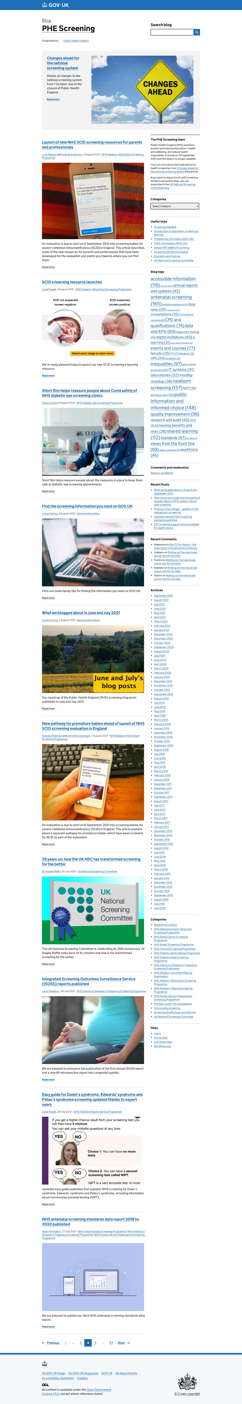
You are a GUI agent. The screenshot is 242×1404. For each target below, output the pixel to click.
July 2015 (159, 903)
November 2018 (163, 736)
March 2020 (161, 668)
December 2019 (163, 681)
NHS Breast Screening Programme (173, 944)
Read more (53, 99)
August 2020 (161, 651)
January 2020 (162, 677)
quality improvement (175, 414)
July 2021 (159, 604)
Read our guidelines (162, 473)
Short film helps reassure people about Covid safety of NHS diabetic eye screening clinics (89, 393)
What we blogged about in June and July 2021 (81, 612)
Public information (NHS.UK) (170, 243)
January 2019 (161, 728)
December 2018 (163, 732)
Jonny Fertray (49, 513)
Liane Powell (49, 289)
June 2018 (160, 758)
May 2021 (159, 612)
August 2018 (161, 749)
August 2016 (161, 848)
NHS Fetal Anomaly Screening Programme (97, 1111)
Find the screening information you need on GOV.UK (87, 506)
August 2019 (161, 698)
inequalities (166, 363)
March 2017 (160, 818)
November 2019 (163, 685)
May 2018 (159, 762)
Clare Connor (49, 402)
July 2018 (159, 754)
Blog (46, 20)
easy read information (182, 343)
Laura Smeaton (50, 991)
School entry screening (167, 1008)
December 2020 (163, 634)
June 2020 (160, 659)
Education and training (167, 256)
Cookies (82, 1378)
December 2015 (163, 882)
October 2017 (162, 792)
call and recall (173, 310)
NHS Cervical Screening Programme (174, 948)
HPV (157, 358)
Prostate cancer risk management (173, 1003)
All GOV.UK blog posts (83, 1373)
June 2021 (160, 608)
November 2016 (163, 835)
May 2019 (159, 711)
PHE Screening (68, 28)
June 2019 (160, 707)
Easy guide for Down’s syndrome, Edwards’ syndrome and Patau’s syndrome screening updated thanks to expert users (92, 1099)
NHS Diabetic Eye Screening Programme (100, 402)
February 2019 (162, 724)
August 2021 (161, 599)
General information (88, 513)
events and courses (173, 348)
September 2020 (164, 647)
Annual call (167, 286)
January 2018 (161, 779)
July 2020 (159, 655)
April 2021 (160, 617)
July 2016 (159, 852)
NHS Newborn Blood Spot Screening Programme (104, 289)
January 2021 (161, 630)
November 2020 (163, 638)
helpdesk (186, 353)
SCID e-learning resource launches (72, 282)
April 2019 (160, 715)
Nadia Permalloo (51, 1231)
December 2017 (163, 784)
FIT (174, 353)
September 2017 (163, 796)
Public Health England (76, 40)
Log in (157, 1033)
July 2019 (159, 702)
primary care (162, 395)
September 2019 (163, 694)
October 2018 (162, 741)
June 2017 (159, 809)
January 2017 (161, 826)
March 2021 (161, 621)
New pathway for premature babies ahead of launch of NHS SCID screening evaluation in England (93, 726)
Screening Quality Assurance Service (175, 1012)
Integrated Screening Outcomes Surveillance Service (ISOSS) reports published (88, 981)
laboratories (165, 375)
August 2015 (161, 899)
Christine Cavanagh (78, 735)
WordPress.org (162, 1046)
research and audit (170, 419)
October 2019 (162, 689)
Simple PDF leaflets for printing (171, 247)
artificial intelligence (175, 304)
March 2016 (161, 869)
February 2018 (162, 775)
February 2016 (162, 873)
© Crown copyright (187, 1394)
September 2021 (163, 595)
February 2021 (162, 625)
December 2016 (163, 831)
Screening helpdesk (165, 226)
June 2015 (160, 908)
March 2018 (161, 771)
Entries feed (160, 1037)
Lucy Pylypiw (49, 154)
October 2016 (162, 839)
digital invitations (174, 337)
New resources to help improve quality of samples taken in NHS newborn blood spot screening (177, 501)
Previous (53, 1343)
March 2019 (161, 719)
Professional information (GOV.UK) (174, 238)
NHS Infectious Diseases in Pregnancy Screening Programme (111, 991)
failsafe (160, 353)
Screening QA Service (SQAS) (171, 251)
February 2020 (162, 672)
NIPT (189, 388)
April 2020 (160, 664)
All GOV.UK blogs (53, 1373)
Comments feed (163, 1041)
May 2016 (159, 860)
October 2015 (162, 891)
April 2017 (159, 813)
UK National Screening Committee (97, 871)
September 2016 (163, 843)
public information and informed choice (173, 401)
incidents (172, 358)
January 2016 (161, 878)
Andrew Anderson (71, 154)
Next (121, 1343)
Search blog (161, 24)
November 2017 (163, 788)
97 (111, 1343)
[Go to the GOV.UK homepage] (55, 5)
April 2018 (160, 766)
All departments (126, 1373)
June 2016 (160, 856)
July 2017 (159, 805)
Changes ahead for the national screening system (63, 63)
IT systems (181, 369)
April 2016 (160, 865)
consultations (165, 314)
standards (173, 437)
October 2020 (162, 642)
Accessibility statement (58, 1378)
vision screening (169, 450)
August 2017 (161, 801)
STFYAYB (191, 438)
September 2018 (163, 745)
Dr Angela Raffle (51, 871)
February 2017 (162, 822)
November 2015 (163, 886)
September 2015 (163, 895)
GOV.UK (106, 1373)
